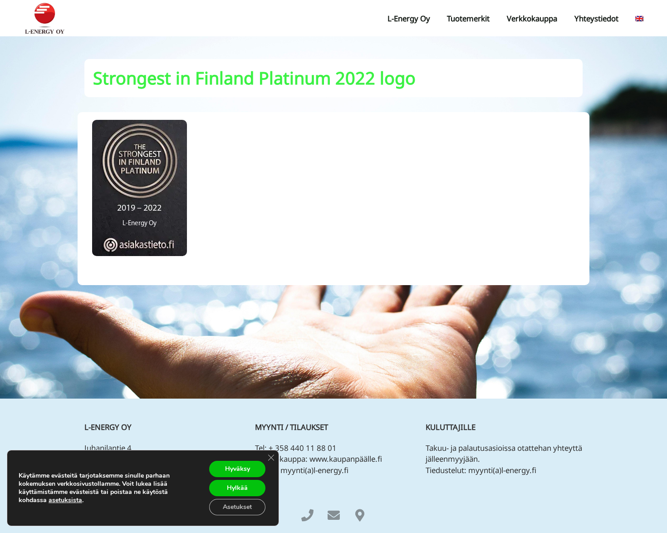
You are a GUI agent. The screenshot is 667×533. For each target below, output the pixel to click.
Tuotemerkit (468, 18)
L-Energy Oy (408, 18)
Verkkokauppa (532, 18)
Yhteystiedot (596, 18)
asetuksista (65, 500)
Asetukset (237, 507)
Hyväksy (237, 468)
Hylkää (237, 488)
